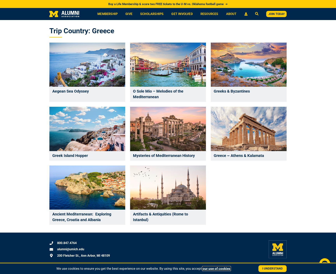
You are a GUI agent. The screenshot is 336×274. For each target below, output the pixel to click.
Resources (209, 14)
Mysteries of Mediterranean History (164, 155)
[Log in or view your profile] (246, 14)
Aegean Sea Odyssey (70, 91)
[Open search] (256, 14)
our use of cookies (216, 268)
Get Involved (181, 14)
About (231, 14)
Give (128, 14)
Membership (107, 14)
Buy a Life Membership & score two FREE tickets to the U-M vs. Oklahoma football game (168, 4)
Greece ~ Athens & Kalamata (239, 155)
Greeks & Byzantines (232, 91)
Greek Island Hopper (70, 155)
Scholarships (152, 14)
